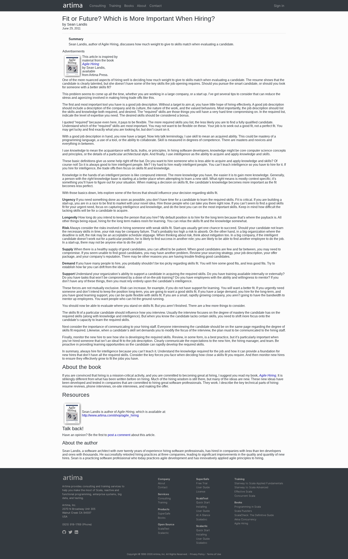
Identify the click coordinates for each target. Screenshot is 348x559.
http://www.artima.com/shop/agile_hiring (110, 415)
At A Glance (203, 515)
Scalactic (163, 532)
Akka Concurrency (245, 519)
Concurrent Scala (244, 495)
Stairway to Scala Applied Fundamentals (258, 483)
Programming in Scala (247, 506)
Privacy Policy (197, 554)
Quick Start (203, 502)
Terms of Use (214, 554)
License (200, 491)
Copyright (132, 554)
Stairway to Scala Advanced (251, 487)
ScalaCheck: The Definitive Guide (254, 515)
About (161, 483)
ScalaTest (163, 528)
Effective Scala (243, 491)
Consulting (164, 498)
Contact (163, 487)
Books (162, 517)
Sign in (279, 6)
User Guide (203, 487)
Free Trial (201, 483)
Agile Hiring (241, 523)
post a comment (119, 435)
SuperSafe (164, 513)
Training (162, 502)
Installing (201, 506)
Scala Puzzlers (243, 510)
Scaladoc (201, 519)
